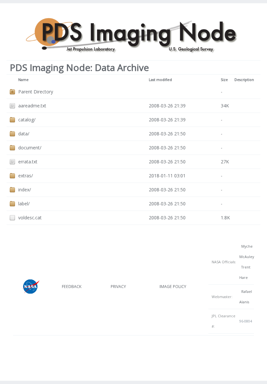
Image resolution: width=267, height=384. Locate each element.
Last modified (160, 79)
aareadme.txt (32, 106)
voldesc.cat (30, 217)
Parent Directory (35, 92)
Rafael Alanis (245, 296)
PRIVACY (118, 286)
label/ (24, 203)
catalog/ (26, 120)
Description (244, 79)
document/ (29, 147)
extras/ (25, 175)
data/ (23, 133)
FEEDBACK (71, 286)
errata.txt (27, 161)
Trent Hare (244, 272)
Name (23, 79)
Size (224, 79)
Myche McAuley (246, 251)
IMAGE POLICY (173, 286)
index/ (24, 189)
